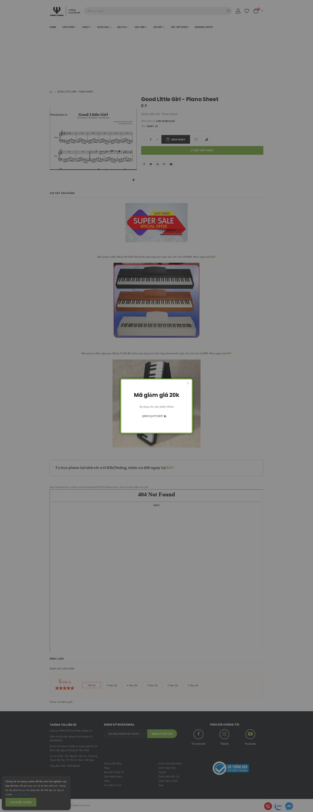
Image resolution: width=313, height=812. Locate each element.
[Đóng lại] (188, 383)
